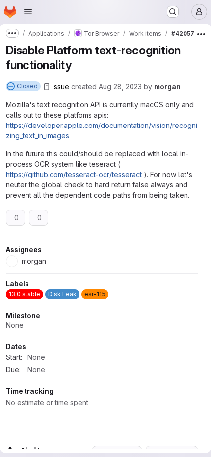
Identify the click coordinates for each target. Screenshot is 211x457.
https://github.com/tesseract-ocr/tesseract (74, 174)
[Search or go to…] (173, 12)
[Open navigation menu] (28, 12)
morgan (167, 86)
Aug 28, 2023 (120, 86)
